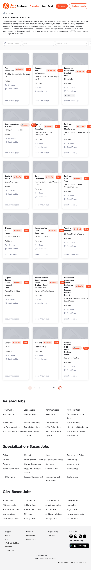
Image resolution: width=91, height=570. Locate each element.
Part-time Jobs (73, 422)
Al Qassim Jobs (9, 505)
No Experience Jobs (11, 427)
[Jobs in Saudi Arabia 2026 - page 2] (60, 388)
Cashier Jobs (30, 414)
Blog (43, 6)
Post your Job (31, 539)
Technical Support (11, 468)
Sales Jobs (50, 414)
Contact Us (9, 550)
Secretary (50, 464)
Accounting (72, 459)
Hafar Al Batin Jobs (11, 509)
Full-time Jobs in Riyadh (13, 431)
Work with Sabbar (12, 543)
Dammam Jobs (52, 410)
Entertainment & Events (34, 459)
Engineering (72, 468)
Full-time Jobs (52, 422)
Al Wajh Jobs (30, 518)
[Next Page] (60, 388)
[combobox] (14, 43)
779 (54, 388)
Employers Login (79, 6)
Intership (8, 547)
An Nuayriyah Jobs (54, 514)
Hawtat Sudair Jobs (75, 514)
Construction (52, 468)
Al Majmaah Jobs (53, 505)
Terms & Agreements (78, 562)
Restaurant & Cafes (75, 455)
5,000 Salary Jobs (53, 427)
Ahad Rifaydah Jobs (33, 509)
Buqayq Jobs (51, 518)
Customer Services (54, 459)
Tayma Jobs (72, 509)
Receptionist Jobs (32, 422)
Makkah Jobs (8, 414)
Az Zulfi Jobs (72, 518)
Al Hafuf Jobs (30, 505)
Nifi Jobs (28, 514)
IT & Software (9, 477)
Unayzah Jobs (9, 514)
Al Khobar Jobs (73, 410)
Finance (6, 464)
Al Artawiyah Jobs (11, 518)
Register (61, 6)
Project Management (33, 477)
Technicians (72, 477)
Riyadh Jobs (8, 410)
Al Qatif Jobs (51, 509)
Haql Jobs (71, 505)
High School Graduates (77, 427)
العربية (50, 6)
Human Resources (32, 464)
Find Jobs (34, 6)
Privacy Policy (63, 562)
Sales (5, 455)
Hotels (6, 459)
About (7, 536)
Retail (48, 455)
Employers (22, 6)
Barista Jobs (8, 422)
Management (73, 464)
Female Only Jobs (32, 427)
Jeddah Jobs (29, 410)
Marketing (28, 455)
